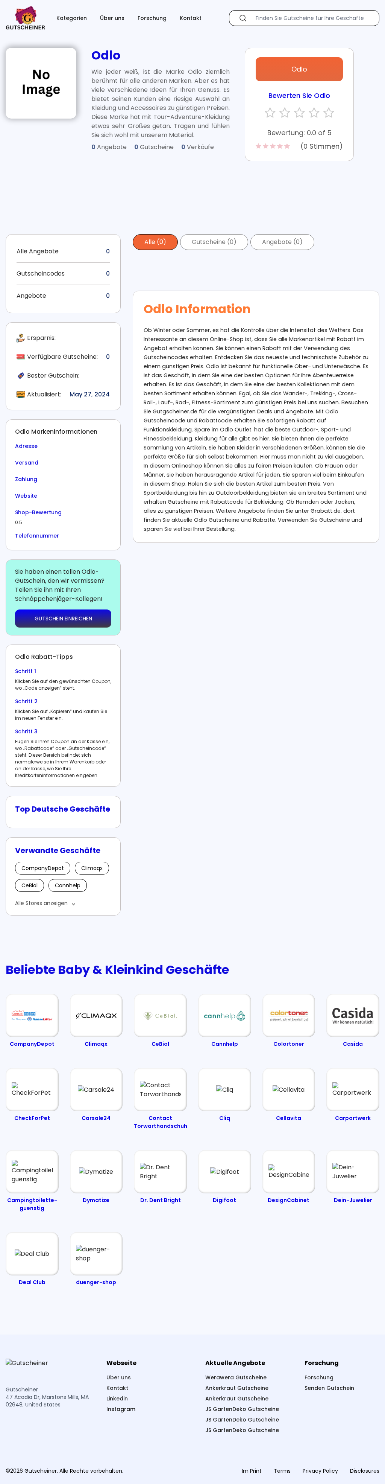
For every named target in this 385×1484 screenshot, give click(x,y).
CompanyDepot (42, 868)
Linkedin (117, 1398)
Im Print (252, 1471)
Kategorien (71, 18)
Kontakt (191, 18)
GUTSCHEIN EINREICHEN (63, 618)
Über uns (112, 18)
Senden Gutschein (329, 1388)
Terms (282, 1471)
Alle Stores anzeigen (41, 903)
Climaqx (92, 868)
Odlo (299, 69)
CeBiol (29, 885)
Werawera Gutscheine (236, 1377)
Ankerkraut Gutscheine (236, 1388)
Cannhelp (67, 885)
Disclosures (364, 1471)
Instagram (120, 1409)
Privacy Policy (320, 1471)
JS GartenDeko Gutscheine (242, 1409)
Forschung (152, 18)
